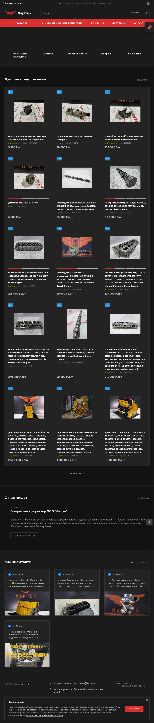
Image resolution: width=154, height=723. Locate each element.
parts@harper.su (87, 683)
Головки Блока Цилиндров (20, 55)
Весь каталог (143, 80)
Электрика (105, 53)
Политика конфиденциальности (133, 685)
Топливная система (76, 53)
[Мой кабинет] (148, 4)
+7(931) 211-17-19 (13, 3)
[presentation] (149, 522)
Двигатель (48, 53)
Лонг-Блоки (134, 53)
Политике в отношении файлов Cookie (44, 715)
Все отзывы (143, 498)
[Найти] (145, 13)
